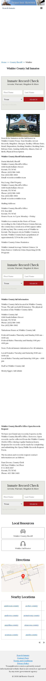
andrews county (11, 615)
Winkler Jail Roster (23, 548)
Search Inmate (23, 655)
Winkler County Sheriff (23, 536)
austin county (31, 635)
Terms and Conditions (23, 661)
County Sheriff (16, 62)
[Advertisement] (23, 35)
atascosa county (31, 625)
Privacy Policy (23, 663)
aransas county (11, 635)
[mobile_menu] (41, 8)
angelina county (11, 625)
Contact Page (23, 658)
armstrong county (31, 615)
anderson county (11, 606)
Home (4, 62)
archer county (31, 606)
